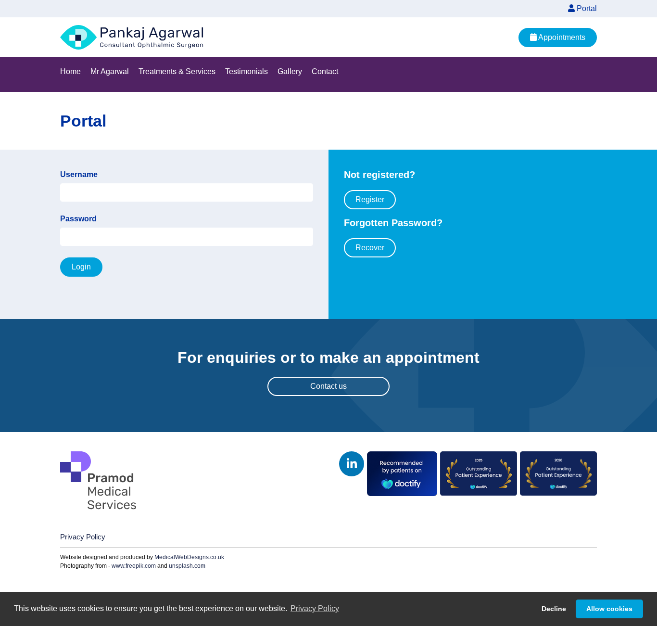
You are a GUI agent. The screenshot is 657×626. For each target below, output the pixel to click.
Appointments (561, 37)
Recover (369, 247)
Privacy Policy (82, 537)
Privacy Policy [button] (315, 608)
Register (369, 199)
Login (81, 267)
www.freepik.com (134, 565)
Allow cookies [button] (609, 609)
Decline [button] (554, 609)
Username (79, 174)
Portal (586, 8)
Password (78, 219)
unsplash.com (187, 565)
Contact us (328, 386)
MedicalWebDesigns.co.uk (189, 557)
